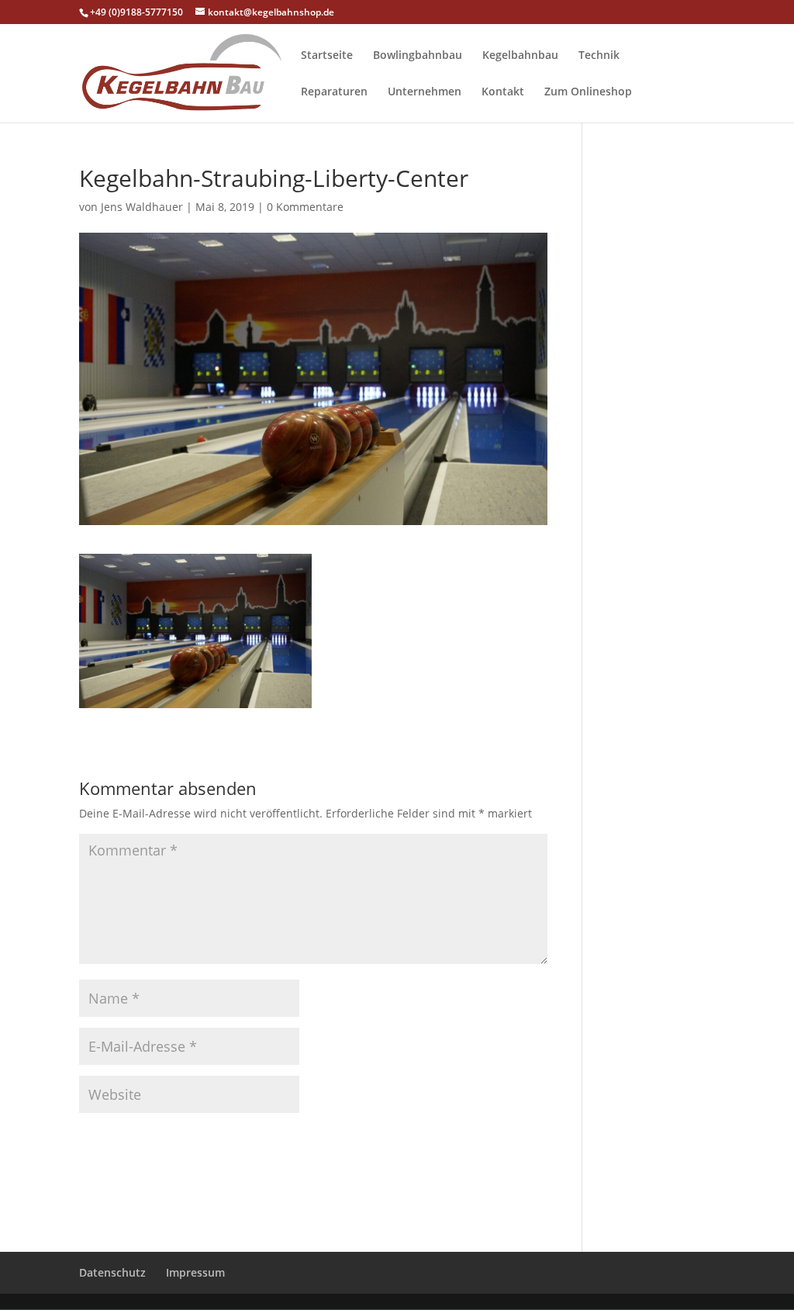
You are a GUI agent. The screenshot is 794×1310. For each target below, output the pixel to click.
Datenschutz (112, 1272)
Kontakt (503, 92)
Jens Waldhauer (142, 206)
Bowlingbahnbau (417, 56)
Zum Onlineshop (588, 92)
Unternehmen (424, 92)
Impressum (195, 1272)
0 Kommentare (305, 206)
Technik (599, 56)
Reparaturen (334, 92)
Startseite (327, 56)
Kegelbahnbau (520, 56)
